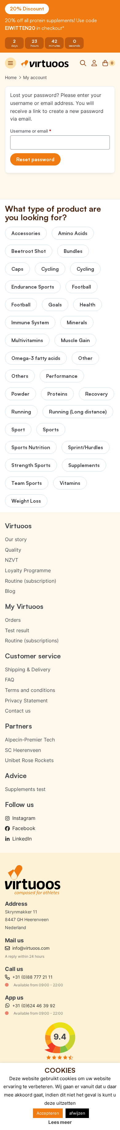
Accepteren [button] (48, 1113)
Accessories (25, 233)
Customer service (33, 656)
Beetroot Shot (28, 251)
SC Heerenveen (23, 750)
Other (85, 358)
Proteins (57, 394)
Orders (13, 620)
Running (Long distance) (78, 412)
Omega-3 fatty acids (35, 358)
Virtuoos (18, 525)
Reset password (35, 159)
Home (11, 77)
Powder (20, 394)
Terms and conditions (30, 690)
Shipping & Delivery (27, 669)
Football (81, 287)
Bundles (73, 251)
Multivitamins (27, 340)
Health (87, 304)
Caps (17, 269)
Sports (51, 429)
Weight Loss (26, 501)
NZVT (11, 560)
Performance (62, 376)
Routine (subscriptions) (32, 640)
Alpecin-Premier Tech (30, 740)
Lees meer (60, 1122)
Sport (18, 429)
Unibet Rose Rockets (29, 760)
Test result (17, 630)
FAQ (9, 680)
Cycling (50, 269)
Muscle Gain (75, 340)
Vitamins (70, 483)
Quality (13, 550)
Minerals (77, 322)
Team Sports (26, 483)
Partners (18, 726)
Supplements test (25, 789)
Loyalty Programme (28, 570)
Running (21, 412)
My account (35, 77)
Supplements (84, 465)
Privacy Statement (26, 700)
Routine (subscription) (30, 581)
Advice (15, 775)
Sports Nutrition (30, 447)
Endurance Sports (32, 287)
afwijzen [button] (77, 1113)
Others (19, 376)
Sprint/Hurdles (85, 447)
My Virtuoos (24, 606)
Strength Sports (30, 465)
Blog (10, 591)
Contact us (17, 711)
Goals (55, 304)
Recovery (96, 394)
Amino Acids (72, 233)
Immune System (30, 322)
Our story (16, 539)
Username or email (39, 131)
